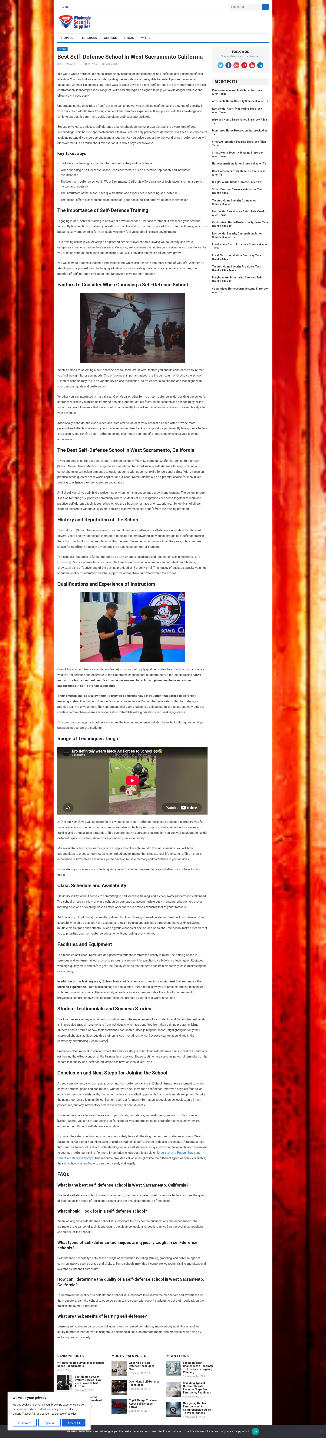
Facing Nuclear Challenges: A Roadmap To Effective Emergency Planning (198, 1367)
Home (64, 6)
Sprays (129, 37)
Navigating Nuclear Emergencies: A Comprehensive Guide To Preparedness (197, 1408)
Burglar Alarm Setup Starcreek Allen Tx (236, 182)
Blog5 (62, 49)
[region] (49, 1411)
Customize (24, 1423)
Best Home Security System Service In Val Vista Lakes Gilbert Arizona (88, 1381)
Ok (255, 1431)
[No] (321, 1431)
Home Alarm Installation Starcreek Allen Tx (239, 163)
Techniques (88, 37)
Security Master (67, 64)
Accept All (74, 1423)
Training (67, 37)
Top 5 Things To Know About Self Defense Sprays (143, 1403)
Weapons (110, 37)
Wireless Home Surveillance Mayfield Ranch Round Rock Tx (80, 1364)
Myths (145, 37)
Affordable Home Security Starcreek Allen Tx (240, 101)
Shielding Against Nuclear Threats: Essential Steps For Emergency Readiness (197, 1388)
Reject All (49, 1423)
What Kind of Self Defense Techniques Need (142, 1366)
